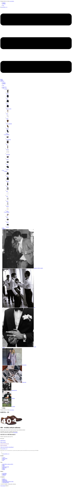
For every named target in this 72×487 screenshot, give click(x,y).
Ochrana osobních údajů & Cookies (7, 481)
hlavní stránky (15, 432)
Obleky (7, 93)
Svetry (7, 211)
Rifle (7, 133)
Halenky (7, 181)
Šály (7, 144)
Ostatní (7, 169)
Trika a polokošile (9, 123)
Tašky (7, 164)
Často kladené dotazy (5, 482)
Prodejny (3, 478)
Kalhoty (7, 128)
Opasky (7, 159)
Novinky (3, 459)
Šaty (7, 186)
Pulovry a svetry (8, 108)
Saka (7, 98)
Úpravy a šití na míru (5, 466)
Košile (7, 118)
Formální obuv (8, 139)
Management (4, 467)
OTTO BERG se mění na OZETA (7, 464)
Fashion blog (4, 474)
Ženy (3, 170)
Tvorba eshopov (2, 485)
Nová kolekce (4, 473)
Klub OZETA (4, 479)
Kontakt (3, 469)
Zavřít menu (2, 81)
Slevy (3, 460)
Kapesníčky (8, 154)
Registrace (4, 3)
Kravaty (7, 149)
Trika (7, 196)
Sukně (7, 201)
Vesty (7, 113)
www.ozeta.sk (12, 1)
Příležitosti (4, 475)
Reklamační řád (4, 480)
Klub (3, 5)
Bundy (7, 103)
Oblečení (5, 88)
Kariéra (3, 468)
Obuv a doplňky (6, 134)
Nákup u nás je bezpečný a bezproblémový (7, 447)
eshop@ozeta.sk (2, 440)
